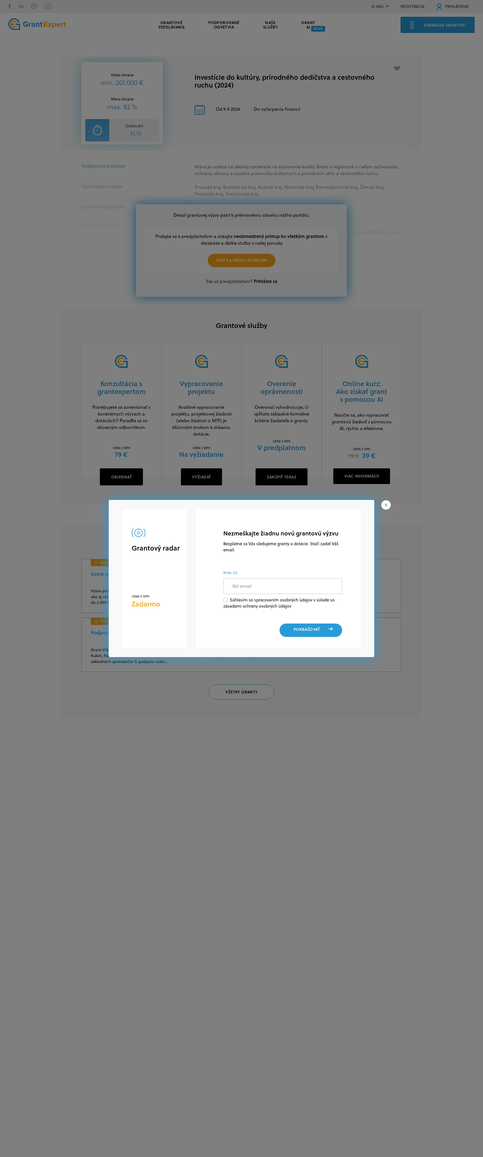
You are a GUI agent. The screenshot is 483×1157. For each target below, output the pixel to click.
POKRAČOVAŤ (306, 629)
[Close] (386, 505)
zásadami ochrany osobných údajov (257, 606)
